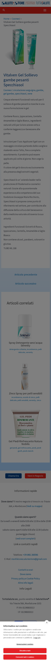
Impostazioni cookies (25, 644)
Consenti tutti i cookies (25, 657)
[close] (46, 622)
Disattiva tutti (25, 651)
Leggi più (36, 638)
